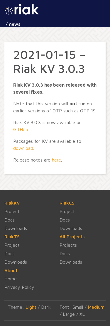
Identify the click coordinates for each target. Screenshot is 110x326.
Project (12, 211)
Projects (68, 245)
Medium (96, 307)
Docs (9, 219)
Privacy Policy (19, 287)
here (56, 159)
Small (77, 307)
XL (82, 314)
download (23, 148)
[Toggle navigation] (36, 13)
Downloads (15, 228)
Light (31, 307)
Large (69, 314)
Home (10, 278)
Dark (46, 307)
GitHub (20, 129)
